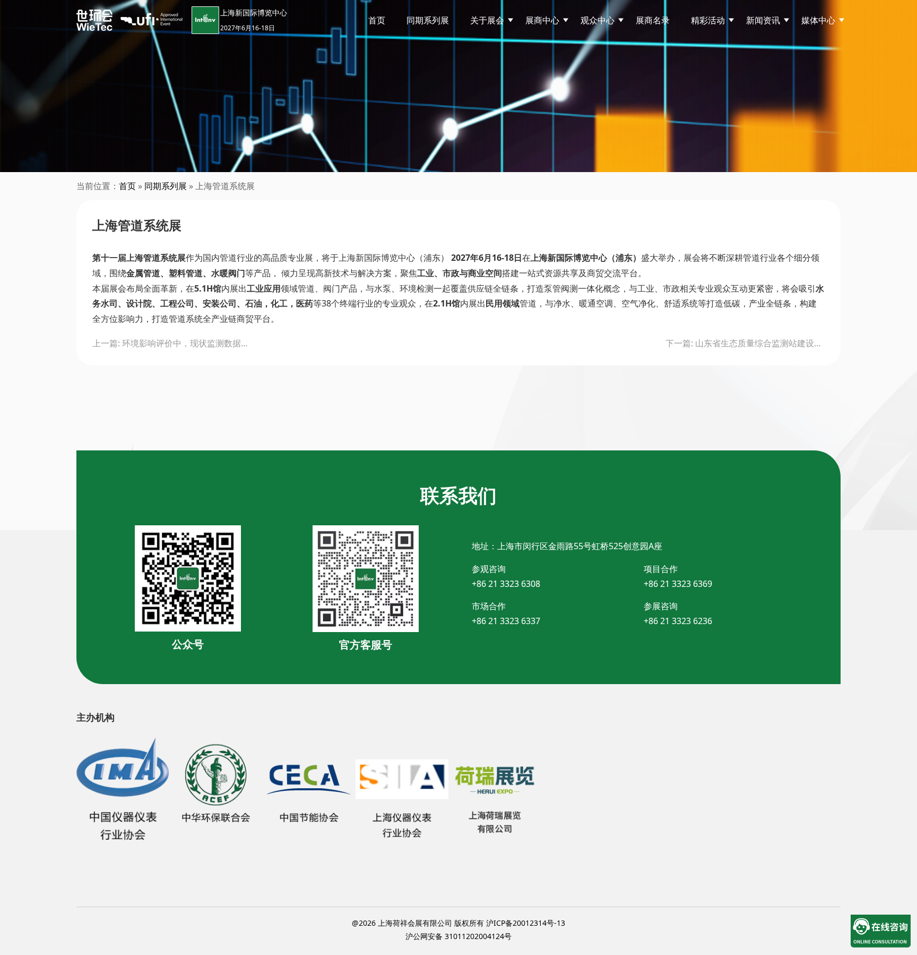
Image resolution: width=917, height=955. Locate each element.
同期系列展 (427, 20)
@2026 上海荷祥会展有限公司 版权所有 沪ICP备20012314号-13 (458, 923)
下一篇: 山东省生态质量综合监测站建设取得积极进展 (745, 343)
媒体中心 (818, 20)
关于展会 (487, 20)
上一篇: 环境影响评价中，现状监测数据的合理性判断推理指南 (172, 343)
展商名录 (653, 20)
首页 (376, 20)
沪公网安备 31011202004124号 (458, 936)
